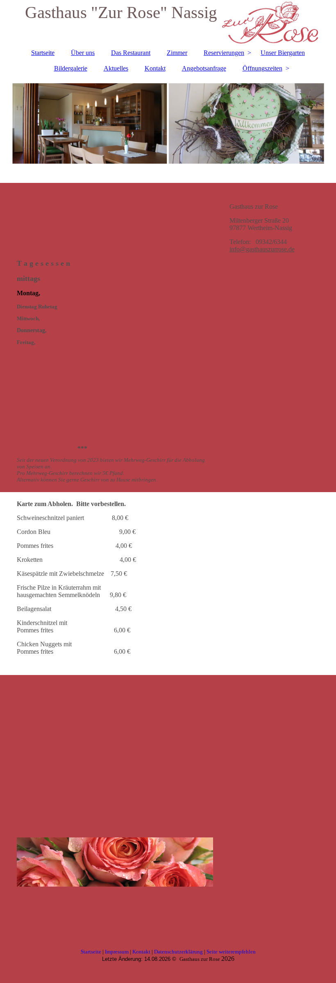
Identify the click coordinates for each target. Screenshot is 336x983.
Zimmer (177, 52)
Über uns (83, 52)
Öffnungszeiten (262, 68)
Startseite (42, 52)
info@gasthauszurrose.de (262, 249)
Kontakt (155, 68)
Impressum (117, 952)
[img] (168, 123)
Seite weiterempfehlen (231, 952)
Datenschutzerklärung (178, 952)
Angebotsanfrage (204, 68)
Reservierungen (224, 52)
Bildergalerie (70, 68)
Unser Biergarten (283, 52)
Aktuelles (116, 68)
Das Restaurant (130, 52)
